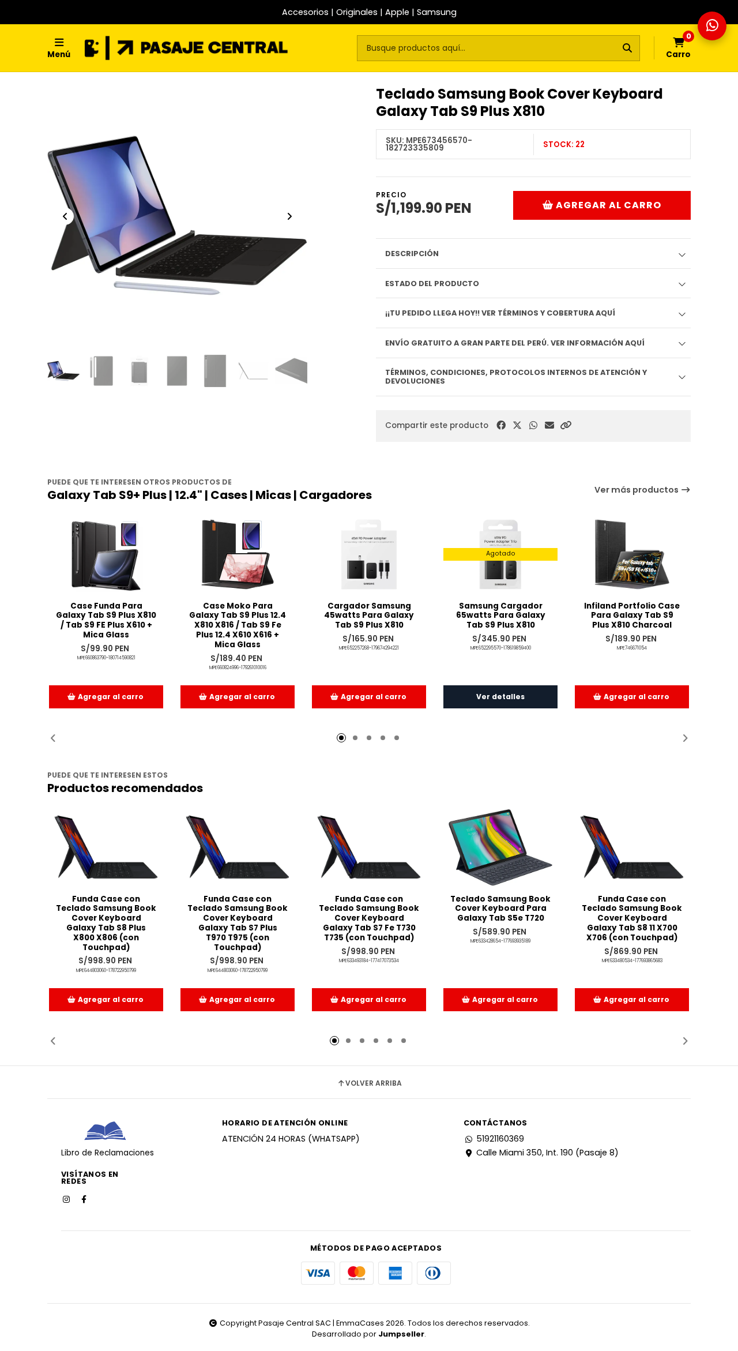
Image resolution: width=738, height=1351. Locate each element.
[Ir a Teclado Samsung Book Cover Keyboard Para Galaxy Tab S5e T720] (500, 847)
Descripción (412, 253)
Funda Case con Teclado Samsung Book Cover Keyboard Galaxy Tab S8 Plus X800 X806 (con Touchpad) (106, 924)
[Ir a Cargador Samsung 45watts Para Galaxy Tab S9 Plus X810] (369, 554)
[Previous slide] (65, 216)
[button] (565, 425)
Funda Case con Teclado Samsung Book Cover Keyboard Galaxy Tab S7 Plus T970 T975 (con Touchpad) (237, 924)
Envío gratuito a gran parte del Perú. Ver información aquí (515, 343)
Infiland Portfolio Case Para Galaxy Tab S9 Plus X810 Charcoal (632, 616)
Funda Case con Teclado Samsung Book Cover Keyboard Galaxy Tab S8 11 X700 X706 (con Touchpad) (632, 919)
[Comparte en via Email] (549, 425)
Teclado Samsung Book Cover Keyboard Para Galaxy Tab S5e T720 (500, 909)
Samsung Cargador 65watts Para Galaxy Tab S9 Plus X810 (500, 616)
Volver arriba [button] (373, 1083)
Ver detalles (500, 696)
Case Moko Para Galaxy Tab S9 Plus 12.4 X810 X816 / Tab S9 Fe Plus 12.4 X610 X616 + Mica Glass (237, 626)
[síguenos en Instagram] (67, 1199)
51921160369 (500, 1139)
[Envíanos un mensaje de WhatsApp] (712, 26)
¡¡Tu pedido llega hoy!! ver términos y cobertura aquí (500, 313)
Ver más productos (637, 490)
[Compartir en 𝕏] (517, 425)
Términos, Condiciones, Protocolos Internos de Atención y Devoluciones (516, 376)
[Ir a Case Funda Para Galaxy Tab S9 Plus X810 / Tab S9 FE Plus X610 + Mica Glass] (106, 554)
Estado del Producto (432, 283)
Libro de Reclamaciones (107, 1152)
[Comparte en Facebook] (501, 425)
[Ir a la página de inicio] (186, 47)
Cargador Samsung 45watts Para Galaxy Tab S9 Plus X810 (369, 616)
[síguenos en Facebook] (84, 1199)
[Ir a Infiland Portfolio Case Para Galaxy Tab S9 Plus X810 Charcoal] (632, 554)
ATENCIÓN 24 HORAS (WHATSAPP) (291, 1139)
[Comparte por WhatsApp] (533, 425)
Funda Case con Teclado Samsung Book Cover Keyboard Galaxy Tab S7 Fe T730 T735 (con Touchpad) (369, 919)
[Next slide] (289, 216)
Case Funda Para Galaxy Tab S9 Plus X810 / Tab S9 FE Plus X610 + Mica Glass (106, 621)
